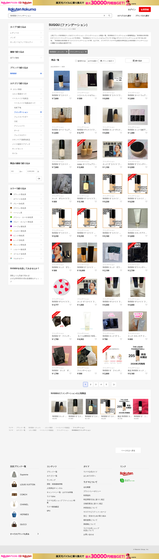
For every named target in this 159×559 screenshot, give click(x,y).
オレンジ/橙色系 (19, 244)
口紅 (16, 121)
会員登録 (145, 9)
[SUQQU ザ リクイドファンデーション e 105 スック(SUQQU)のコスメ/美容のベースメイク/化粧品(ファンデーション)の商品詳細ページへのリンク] (112, 81)
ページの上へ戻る (128, 450)
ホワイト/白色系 (19, 199)
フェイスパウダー (21, 116)
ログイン (132, 9)
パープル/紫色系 (19, 226)
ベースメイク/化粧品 (20, 98)
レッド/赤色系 (18, 240)
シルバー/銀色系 (19, 249)
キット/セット (17, 148)
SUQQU (13, 73)
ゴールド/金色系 (19, 254)
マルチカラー (18, 258)
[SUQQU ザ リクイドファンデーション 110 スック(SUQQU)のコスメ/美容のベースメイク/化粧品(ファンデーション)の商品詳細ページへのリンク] (87, 184)
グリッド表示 (107, 61)
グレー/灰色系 (18, 203)
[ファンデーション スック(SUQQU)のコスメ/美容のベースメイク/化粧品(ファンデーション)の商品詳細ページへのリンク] (87, 356)
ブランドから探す (142, 15)
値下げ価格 (14, 57)
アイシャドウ (19, 126)
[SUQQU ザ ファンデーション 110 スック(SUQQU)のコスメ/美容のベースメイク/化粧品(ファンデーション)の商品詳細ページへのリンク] (138, 149)
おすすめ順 (92, 61)
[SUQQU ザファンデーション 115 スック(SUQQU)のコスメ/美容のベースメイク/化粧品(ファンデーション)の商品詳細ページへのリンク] (138, 253)
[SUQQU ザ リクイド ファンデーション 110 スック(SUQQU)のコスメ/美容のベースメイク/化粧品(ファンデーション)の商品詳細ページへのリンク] (62, 149)
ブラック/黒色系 (19, 194)
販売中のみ (82, 61)
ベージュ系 (17, 212)
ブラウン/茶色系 (19, 208)
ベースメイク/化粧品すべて (25, 103)
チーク (16, 130)
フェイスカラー (20, 135)
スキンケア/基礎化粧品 (21, 139)
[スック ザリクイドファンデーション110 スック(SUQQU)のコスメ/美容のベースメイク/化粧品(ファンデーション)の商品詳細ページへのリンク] (62, 184)
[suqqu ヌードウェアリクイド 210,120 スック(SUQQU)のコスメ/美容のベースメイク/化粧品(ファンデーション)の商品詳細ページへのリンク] (87, 149)
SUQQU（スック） (57, 51)
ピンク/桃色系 (18, 235)
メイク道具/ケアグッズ (21, 144)
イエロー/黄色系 (19, 231)
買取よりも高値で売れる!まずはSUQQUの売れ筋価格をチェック (24, 278)
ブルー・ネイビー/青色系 (23, 222)
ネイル (14, 153)
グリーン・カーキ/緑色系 (23, 217)
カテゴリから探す (124, 15)
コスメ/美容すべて (19, 94)
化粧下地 (17, 107)
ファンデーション (77, 51)
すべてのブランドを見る (19, 534)
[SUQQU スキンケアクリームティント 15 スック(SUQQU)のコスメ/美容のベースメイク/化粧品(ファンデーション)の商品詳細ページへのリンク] (138, 218)
